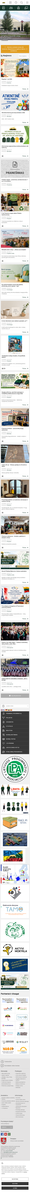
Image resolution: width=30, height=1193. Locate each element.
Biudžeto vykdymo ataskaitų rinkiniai (8, 1098)
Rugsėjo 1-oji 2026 (7, 79)
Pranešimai (9, 185)
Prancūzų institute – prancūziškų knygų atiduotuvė (12, 429)
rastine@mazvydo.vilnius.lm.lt (10, 1152)
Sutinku (15, 1188)
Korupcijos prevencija (21, 1111)
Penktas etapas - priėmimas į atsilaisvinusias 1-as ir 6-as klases (15, 180)
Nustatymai (15, 1179)
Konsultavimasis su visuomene (20, 1104)
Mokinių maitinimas (12, 734)
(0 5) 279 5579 (9, 1150)
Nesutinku (15, 1183)
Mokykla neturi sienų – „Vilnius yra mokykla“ (14, 249)
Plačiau (24, 89)
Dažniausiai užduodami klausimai (21, 1107)
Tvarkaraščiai (8, 1061)
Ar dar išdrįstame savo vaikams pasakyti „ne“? (14, 321)
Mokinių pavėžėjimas (20, 1082)
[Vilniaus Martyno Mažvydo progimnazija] (3, 2)
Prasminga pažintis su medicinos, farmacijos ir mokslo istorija (15, 500)
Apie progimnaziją (6, 1073)
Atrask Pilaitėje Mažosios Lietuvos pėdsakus (14, 571)
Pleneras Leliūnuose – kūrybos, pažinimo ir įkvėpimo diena (14, 537)
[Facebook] (2, 1134)
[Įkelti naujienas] (10, 2)
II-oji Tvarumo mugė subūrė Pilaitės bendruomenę (12, 214)
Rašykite (4, 1127)
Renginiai (9, 218)
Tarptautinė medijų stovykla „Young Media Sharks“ (13, 356)
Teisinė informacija (20, 1115)
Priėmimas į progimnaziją (14, 713)
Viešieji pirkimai (5, 1106)
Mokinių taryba (10, 739)
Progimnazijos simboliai (7, 1080)
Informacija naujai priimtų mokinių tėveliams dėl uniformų (15, 146)
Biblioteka (9, 433)
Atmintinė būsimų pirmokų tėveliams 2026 (13, 112)
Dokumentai (9, 722)
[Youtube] (5, 1134)
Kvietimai (9, 83)
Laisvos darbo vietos (12, 747)
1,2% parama (10, 743)
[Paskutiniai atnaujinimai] (16, 2)
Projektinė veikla (10, 253)
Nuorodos (18, 1097)
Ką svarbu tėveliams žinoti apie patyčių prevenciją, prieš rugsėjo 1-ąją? (12, 285)
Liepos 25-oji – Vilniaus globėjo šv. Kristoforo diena (14, 465)
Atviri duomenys (19, 1117)
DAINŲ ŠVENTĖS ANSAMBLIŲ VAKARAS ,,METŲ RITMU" (14, 679)
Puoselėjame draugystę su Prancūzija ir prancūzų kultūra (13, 606)
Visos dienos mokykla (21, 1075)
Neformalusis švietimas (21, 1077)
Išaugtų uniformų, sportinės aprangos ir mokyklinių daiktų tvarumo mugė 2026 (13, 392)
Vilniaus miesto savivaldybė (17, 1141)
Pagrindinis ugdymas (21, 1073)
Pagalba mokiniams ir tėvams (21, 1079)
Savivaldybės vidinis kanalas (12, 1065)
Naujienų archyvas (16, 695)
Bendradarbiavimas (6, 1084)
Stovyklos (9, 726)
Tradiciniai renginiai (6, 1082)
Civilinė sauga (19, 1113)
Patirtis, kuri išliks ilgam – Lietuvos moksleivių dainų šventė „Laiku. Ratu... (15, 643)
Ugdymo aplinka (5, 1075)
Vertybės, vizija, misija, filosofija (7, 1077)
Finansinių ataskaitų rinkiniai (8, 1101)
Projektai (9, 717)
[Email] (9, 1134)
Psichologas (10, 289)
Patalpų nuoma (19, 1085)
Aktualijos (9, 116)
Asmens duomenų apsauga (22, 1101)
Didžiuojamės (10, 647)
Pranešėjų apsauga (20, 1109)
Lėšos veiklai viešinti (6, 1102)
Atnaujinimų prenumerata (14, 751)
